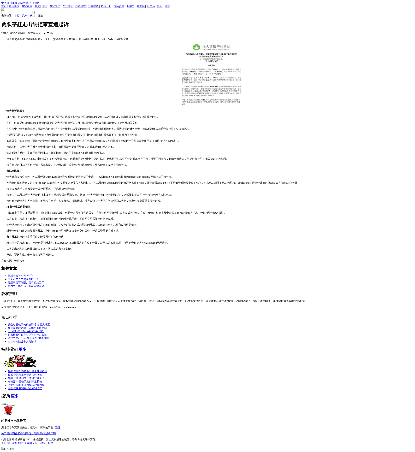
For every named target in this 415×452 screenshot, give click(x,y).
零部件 (141, 6)
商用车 (130, 6)
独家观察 (27, 6)
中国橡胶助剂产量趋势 (25, 381)
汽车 (24, 15)
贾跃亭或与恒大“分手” (20, 275)
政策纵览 (80, 6)
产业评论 (68, 6)
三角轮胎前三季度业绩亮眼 (26, 378)
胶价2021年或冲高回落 (26, 385)
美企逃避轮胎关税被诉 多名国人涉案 (29, 324)
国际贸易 (119, 6)
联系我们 (39, 433)
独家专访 (55, 6)
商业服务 (17, 433)
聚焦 (37, 6)
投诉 (159, 6)
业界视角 (93, 6)
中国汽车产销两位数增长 (25, 374)
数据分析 (106, 6)
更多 (22, 349)
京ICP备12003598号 (12, 442)
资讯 (44, 6)
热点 (32, 15)
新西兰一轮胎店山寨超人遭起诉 (26, 286)
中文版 (5, 2)
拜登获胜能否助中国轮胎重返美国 (27, 328)
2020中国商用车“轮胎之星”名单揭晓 (28, 338)
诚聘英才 (28, 433)
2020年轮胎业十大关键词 (22, 341)
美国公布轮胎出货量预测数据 (27, 371)
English (14, 2)
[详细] (57, 427)
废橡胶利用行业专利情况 (25, 388)
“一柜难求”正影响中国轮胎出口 (26, 331)
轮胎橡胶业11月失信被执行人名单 (27, 334)
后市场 (151, 6)
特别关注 (14, 6)
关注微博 (34, 2)
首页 (3, 6)
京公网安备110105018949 (38, 442)
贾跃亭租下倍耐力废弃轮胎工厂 (26, 282)
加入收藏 (23, 2)
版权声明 (50, 433)
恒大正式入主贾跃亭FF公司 (23, 279)
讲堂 (167, 6)
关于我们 (6, 433)
